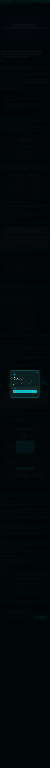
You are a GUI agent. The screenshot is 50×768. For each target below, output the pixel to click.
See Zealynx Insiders (25, 391)
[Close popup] (37, 372)
